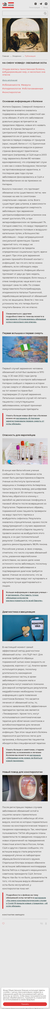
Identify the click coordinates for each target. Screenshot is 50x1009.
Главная (5, 56)
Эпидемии (17, 56)
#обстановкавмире (32, 88)
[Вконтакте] (41, 923)
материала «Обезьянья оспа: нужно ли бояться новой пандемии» (24, 758)
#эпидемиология (12, 88)
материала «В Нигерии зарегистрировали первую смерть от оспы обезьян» (25, 421)
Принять (25, 1004)
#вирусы (26, 85)
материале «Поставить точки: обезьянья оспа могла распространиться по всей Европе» (24, 598)
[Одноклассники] (46, 923)
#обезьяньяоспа (11, 85)
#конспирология (11, 92)
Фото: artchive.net (9, 80)
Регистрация (34, 7)
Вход (45, 7)
